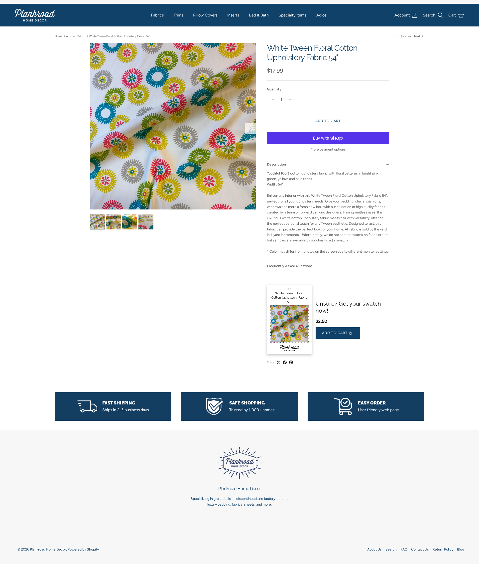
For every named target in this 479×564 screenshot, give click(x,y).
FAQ (403, 549)
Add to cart (328, 121)
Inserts (233, 15)
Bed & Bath (259, 15)
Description (276, 164)
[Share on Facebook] (285, 362)
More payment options (328, 150)
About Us (374, 549)
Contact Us (420, 549)
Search (391, 549)
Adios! (322, 15)
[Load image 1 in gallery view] (173, 126)
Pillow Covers (205, 15)
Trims (178, 15)
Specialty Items (292, 15)
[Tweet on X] (278, 362)
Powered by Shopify (83, 549)
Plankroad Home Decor (48, 549)
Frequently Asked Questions (290, 266)
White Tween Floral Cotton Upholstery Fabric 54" (119, 36)
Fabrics (157, 15)
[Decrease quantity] (271, 99)
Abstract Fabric (75, 36)
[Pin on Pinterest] (291, 362)
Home (58, 36)
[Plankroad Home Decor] (35, 15)
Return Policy (443, 549)
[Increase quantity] (291, 99)
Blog (460, 549)
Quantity (274, 89)
